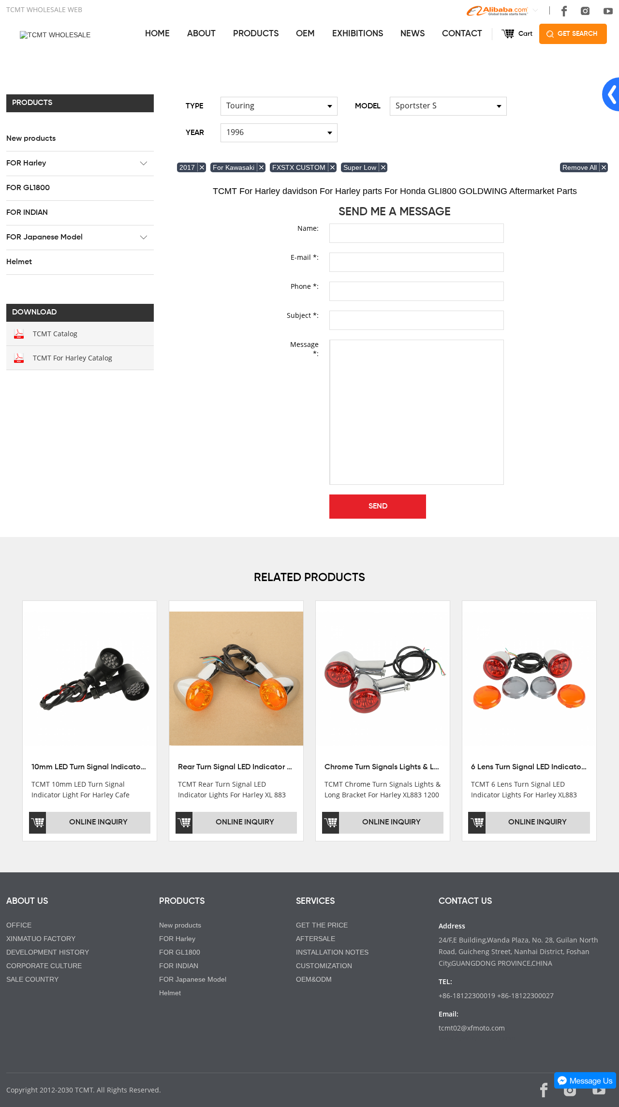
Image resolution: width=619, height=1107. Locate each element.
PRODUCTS (256, 34)
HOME (157, 34)
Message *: (304, 349)
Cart (525, 33)
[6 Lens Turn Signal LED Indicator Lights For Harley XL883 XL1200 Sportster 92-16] (529, 678)
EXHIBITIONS (357, 34)
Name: (308, 228)
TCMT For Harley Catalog (72, 357)
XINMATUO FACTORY (40, 938)
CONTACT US (465, 901)
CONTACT (462, 34)
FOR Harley (26, 163)
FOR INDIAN (27, 213)
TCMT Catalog (55, 333)
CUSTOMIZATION (324, 966)
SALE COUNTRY (32, 979)
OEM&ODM (314, 979)
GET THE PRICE (322, 925)
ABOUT (201, 34)
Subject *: (303, 315)
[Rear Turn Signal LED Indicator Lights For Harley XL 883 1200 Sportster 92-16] (236, 678)
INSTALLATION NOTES (332, 952)
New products (31, 139)
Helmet (19, 262)
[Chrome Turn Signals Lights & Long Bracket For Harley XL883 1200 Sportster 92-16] (383, 678)
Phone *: (305, 286)
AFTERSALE (315, 938)
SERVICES (315, 901)
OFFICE (18, 925)
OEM (305, 34)
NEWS (412, 34)
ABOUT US (27, 901)
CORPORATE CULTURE (44, 966)
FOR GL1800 (28, 188)
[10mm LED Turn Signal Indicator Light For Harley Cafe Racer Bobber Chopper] (90, 678)
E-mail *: (305, 257)
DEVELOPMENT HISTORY (47, 952)
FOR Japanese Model (44, 237)
